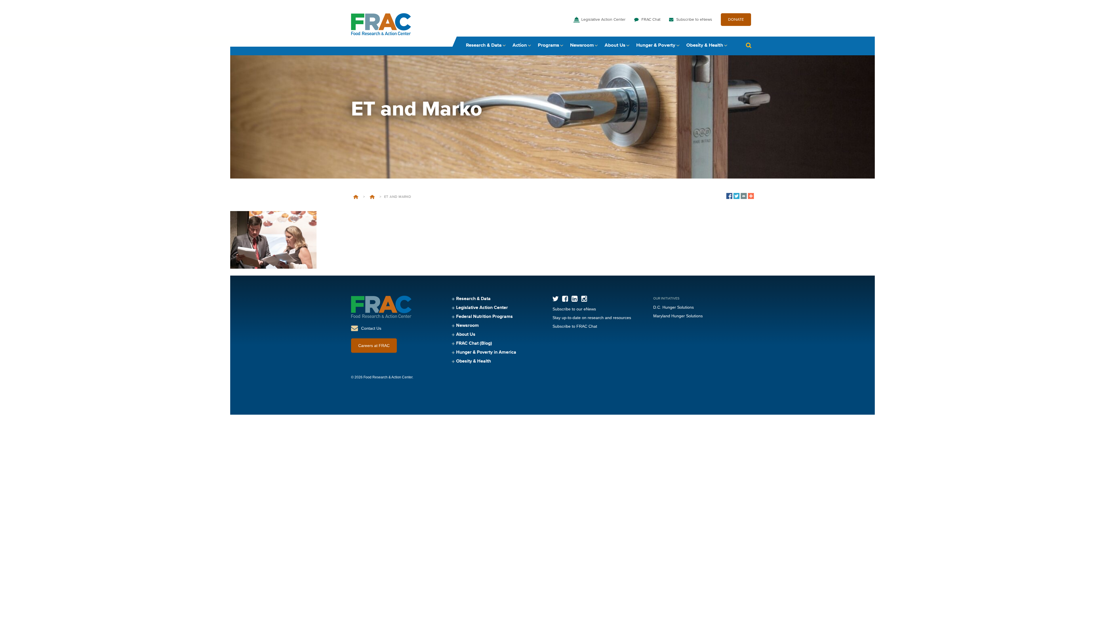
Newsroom (582, 45)
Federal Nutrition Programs (484, 316)
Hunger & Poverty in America (486, 352)
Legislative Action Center (603, 20)
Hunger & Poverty (655, 45)
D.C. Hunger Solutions (673, 307)
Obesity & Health (704, 45)
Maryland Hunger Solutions (678, 316)
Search (748, 45)
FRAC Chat (650, 20)
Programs (548, 45)
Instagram (584, 299)
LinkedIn (574, 299)
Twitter (555, 299)
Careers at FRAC (374, 345)
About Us (615, 45)
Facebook (565, 299)
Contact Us (371, 328)
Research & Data (484, 45)
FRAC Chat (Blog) (474, 343)
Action (520, 45)
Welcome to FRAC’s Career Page (372, 197)
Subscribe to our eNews (574, 309)
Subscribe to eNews (694, 20)
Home (356, 197)
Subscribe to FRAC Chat (574, 326)
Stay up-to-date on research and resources (591, 317)
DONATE (736, 20)
